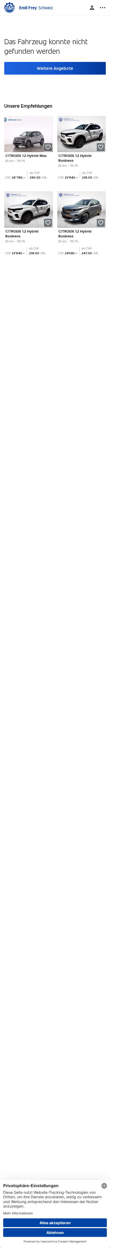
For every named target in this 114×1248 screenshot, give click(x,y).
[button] (48, 147)
